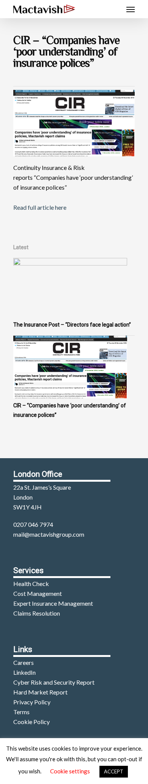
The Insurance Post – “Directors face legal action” (72, 325)
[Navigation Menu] (130, 9)
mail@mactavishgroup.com (48, 534)
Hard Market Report (40, 692)
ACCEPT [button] (113, 771)
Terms (21, 711)
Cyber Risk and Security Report (53, 682)
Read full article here (39, 207)
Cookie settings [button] (70, 771)
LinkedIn (24, 672)
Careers (23, 662)
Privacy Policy (31, 701)
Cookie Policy (31, 721)
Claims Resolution (36, 613)
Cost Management (37, 593)
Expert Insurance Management (53, 603)
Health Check (31, 583)
